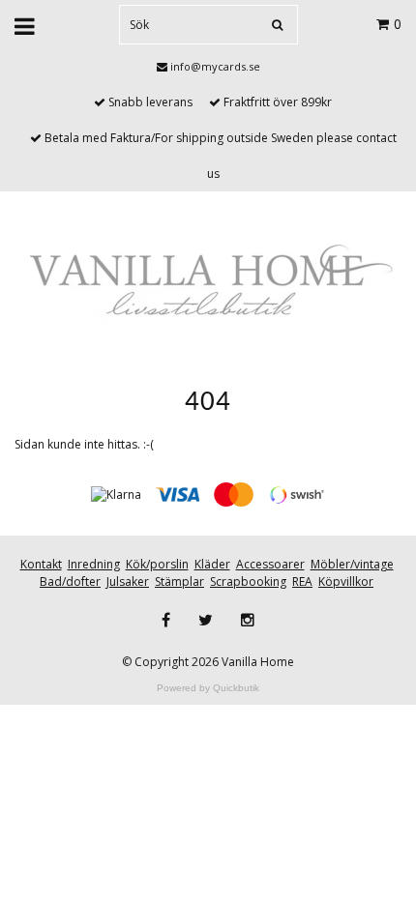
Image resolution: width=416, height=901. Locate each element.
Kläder (212, 564)
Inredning (94, 564)
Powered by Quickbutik (208, 688)
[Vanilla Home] (208, 283)
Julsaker (127, 581)
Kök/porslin (157, 564)
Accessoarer (270, 564)
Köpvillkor (345, 581)
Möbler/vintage (352, 564)
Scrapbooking (248, 581)
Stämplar (179, 581)
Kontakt (41, 564)
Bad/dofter (70, 581)
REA (302, 581)
